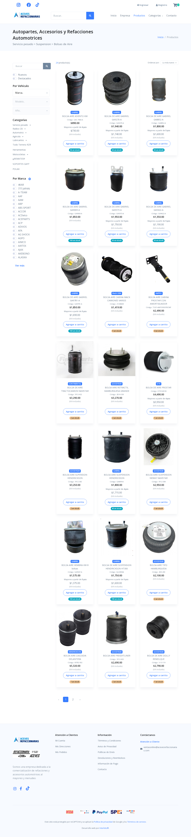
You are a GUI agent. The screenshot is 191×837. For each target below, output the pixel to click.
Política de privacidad (103, 821)
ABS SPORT (24, 207)
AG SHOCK (24, 234)
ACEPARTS (24, 219)
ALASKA (22, 257)
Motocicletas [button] (19, 154)
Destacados (24, 78)
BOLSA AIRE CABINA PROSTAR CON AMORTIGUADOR (158, 300)
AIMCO (22, 242)
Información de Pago (108, 763)
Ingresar (143, 5)
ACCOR (22, 211)
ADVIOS (22, 226)
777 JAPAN (24, 188)
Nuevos (22, 74)
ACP (20, 223)
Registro (162, 5)
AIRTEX (22, 245)
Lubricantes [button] (18, 140)
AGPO (21, 238)
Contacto (171, 15)
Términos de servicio (136, 821)
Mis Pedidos (61, 752)
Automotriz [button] (18, 132)
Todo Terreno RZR (22, 144)
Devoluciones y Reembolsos (111, 757)
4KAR (21, 184)
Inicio (114, 15)
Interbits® (104, 828)
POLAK (16, 169)
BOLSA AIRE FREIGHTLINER (116, 655)
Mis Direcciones (63, 746)
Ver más (19, 265)
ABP (20, 204)
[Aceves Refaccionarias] (27, 15)
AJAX (20, 249)
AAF (20, 196)
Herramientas (19, 149)
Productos (139, 15)
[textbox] (168, 62)
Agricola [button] (17, 136)
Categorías (155, 15)
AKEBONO (24, 253)
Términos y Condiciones (109, 740)
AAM (20, 200)
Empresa (125, 15)
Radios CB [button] (18, 128)
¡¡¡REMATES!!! (19, 158)
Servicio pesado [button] (21, 125)
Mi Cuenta (60, 740)
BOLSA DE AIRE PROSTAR (158, 387)
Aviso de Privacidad (107, 746)
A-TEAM (22, 192)
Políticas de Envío (106, 752)
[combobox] (169, 62)
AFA (20, 230)
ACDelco (22, 215)
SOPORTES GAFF (21, 164)
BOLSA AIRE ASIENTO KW (75, 116)
